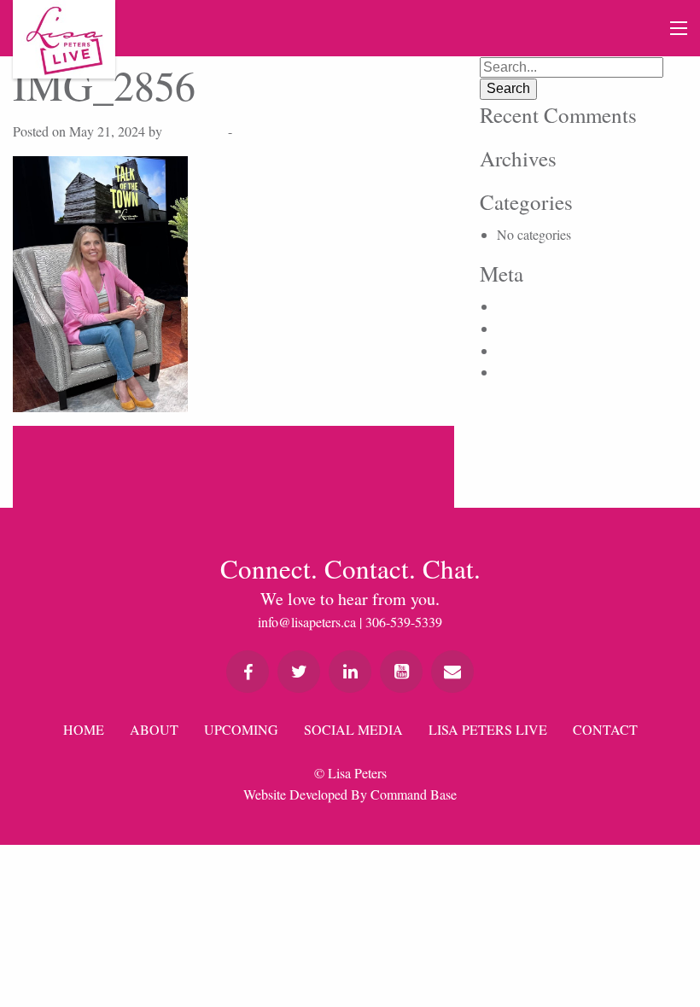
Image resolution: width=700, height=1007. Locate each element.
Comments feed (538, 350)
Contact (605, 729)
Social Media (353, 729)
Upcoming (241, 729)
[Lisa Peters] (64, 39)
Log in (515, 306)
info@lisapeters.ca (307, 622)
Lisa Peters (195, 131)
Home (83, 729)
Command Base (413, 794)
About (154, 729)
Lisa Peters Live (488, 729)
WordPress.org (536, 372)
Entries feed (528, 328)
